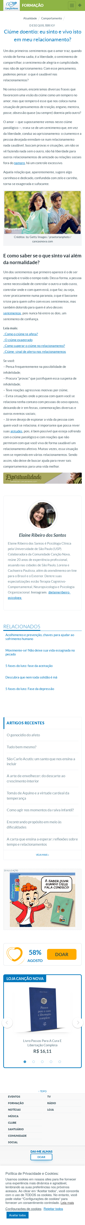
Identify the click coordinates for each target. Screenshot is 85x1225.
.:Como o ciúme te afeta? (20, 334)
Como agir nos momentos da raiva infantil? (40, 810)
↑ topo (42, 1091)
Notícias (14, 1109)
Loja (50, 1109)
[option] (42, 1023)
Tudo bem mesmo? (21, 747)
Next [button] (77, 1022)
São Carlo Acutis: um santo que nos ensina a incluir (41, 761)
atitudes (16, 431)
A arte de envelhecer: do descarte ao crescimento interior (36, 778)
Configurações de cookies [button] (23, 1209)
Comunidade (17, 1135)
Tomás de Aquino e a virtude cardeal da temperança (38, 795)
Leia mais (67, 1203)
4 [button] (51, 1062)
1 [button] (25, 1062)
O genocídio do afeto (23, 735)
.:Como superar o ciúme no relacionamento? (34, 346)
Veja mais (42, 854)
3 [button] (42, 1062)
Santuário (16, 1129)
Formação (16, 1103)
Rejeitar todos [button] (53, 1209)
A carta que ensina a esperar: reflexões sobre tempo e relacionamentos (42, 841)
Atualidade (30, 18)
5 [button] (60, 1062)
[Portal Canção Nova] (11, 5)
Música (13, 1116)
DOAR (41, 1157)
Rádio (51, 1103)
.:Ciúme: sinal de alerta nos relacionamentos (34, 351)
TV (49, 1096)
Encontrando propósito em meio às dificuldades (34, 824)
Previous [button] (7, 1022)
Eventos (14, 1096)
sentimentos (12, 313)
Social (13, 1142)
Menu (72, 5)
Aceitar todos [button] (17, 1215)
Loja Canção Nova (25, 979)
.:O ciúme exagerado (17, 340)
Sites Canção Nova (80, 5)
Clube (12, 1122)
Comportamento (51, 18)
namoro (19, 163)
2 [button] (34, 1062)
